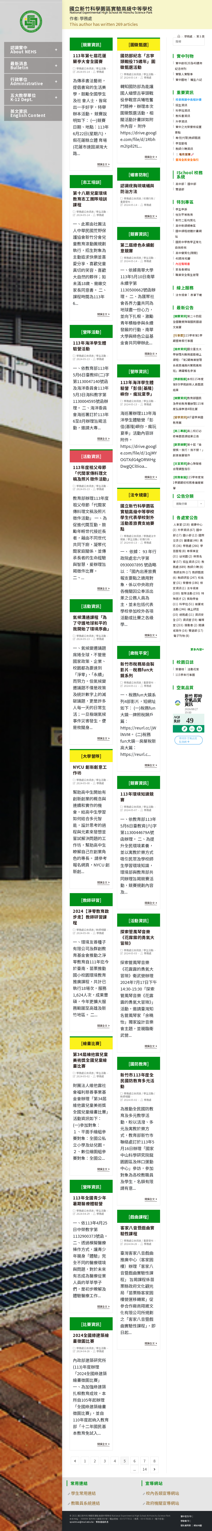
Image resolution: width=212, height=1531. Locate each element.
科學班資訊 (183, 110)
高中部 (180, 184)
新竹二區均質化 (186, 220)
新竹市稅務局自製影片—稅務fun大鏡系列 (137, 664)
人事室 (181, 524)
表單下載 (196, 295)
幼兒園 (185, 556)
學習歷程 (181, 143)
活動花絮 (193, 669)
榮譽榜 (191, 583)
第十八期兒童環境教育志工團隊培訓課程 (90, 193)
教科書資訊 (183, 116)
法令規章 (181, 295)
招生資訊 (181, 105)
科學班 (186, 604)
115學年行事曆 (185, 675)
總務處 (186, 614)
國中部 (192, 184)
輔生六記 (196, 80)
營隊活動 (190, 593)
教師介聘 (195, 567)
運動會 (190, 625)
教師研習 (187, 577)
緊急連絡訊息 (102, 1521)
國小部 (190, 535)
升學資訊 (181, 121)
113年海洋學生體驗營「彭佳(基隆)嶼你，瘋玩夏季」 (137, 382)
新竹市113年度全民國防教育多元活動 (137, 1075)
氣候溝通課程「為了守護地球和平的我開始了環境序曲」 (92, 617)
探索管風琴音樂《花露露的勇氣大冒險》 (137, 932)
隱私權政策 (186, 1525)
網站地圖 (198, 1525)
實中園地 (181, 80)
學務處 (100, 71)
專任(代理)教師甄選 (188, 138)
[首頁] (178, 36)
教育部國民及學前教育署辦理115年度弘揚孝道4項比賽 (188, 403)
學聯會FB (185, 1520)
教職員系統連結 (85, 1503)
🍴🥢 (185, 154)
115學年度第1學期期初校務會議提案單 (188, 482)
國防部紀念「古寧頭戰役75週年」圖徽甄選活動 (137, 56)
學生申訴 (181, 209)
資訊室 (190, 620)
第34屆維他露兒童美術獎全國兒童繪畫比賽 (90, 1054)
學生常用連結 (83, 1493)
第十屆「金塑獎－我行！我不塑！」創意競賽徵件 (188, 449)
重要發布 (125, 201)
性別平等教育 (184, 214)
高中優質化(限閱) (187, 253)
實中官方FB (186, 1516)
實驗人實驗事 (184, 74)
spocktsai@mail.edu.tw (82, 1521)
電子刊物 (181, 636)
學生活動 (101, 68)
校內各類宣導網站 (162, 1493)
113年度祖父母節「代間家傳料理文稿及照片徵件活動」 (92, 467)
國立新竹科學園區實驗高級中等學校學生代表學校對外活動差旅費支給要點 (137, 512)
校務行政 (148, 198)
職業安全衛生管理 (187, 275)
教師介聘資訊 (184, 149)
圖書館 (191, 540)
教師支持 (182, 572)
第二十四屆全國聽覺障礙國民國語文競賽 (187, 321)
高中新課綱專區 (186, 225)
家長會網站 (183, 269)
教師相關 (101, 929)
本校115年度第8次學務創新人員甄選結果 (188, 384)
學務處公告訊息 (85, 68)
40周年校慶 (183, 258)
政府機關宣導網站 (162, 1503)
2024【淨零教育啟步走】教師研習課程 (91, 911)
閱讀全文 (102, 164)
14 (144, 1469)
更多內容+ (197, 649)
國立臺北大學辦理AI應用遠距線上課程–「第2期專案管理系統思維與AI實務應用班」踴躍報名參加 (187, 360)
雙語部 (180, 189)
